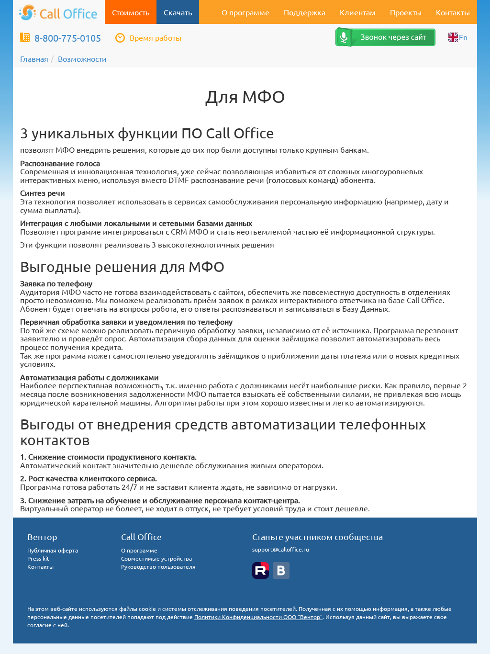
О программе (245, 12)
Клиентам (358, 12)
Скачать (178, 12)
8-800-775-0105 (67, 38)
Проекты (406, 12)
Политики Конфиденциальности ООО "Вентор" (258, 616)
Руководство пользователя (158, 566)
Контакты (453, 12)
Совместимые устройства (156, 558)
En (463, 37)
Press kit (38, 558)
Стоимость (130, 12)
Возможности (82, 58)
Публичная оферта (52, 550)
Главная (34, 58)
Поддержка (304, 12)
